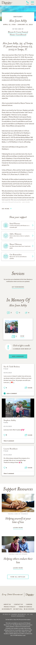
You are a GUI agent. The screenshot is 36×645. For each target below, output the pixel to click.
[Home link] (7, 2)
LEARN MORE (18, 527)
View (22, 336)
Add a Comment (12, 393)
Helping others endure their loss (18, 558)
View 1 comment (9, 441)
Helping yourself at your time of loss (18, 518)
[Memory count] (8, 312)
